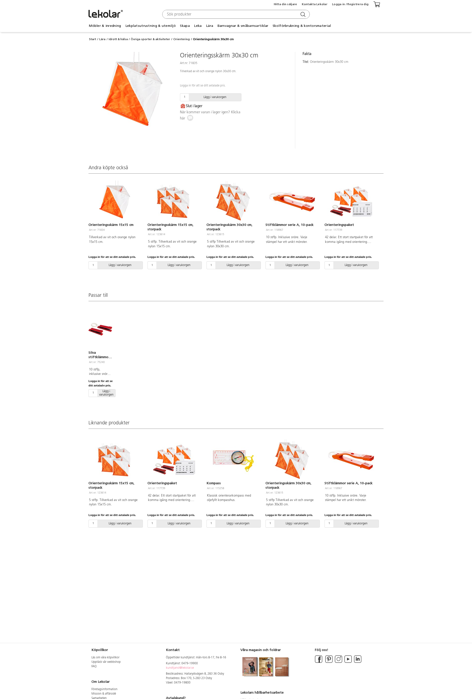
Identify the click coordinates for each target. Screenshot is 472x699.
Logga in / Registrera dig (350, 4)
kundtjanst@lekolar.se (180, 667)
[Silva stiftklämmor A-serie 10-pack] (100, 329)
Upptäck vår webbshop (106, 662)
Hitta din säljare (285, 4)
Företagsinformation (104, 689)
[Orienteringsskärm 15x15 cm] (115, 201)
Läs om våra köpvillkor (105, 657)
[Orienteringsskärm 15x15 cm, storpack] (174, 201)
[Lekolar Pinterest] (328, 662)
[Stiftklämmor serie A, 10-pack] (292, 201)
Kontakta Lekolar (314, 4)
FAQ (94, 666)
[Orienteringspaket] (351, 201)
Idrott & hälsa (118, 39)
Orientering (181, 39)
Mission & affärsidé (103, 693)
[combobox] (235, 14)
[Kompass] (233, 460)
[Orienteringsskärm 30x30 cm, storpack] (233, 201)
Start (92, 39)
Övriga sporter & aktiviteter (150, 39)
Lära (102, 39)
